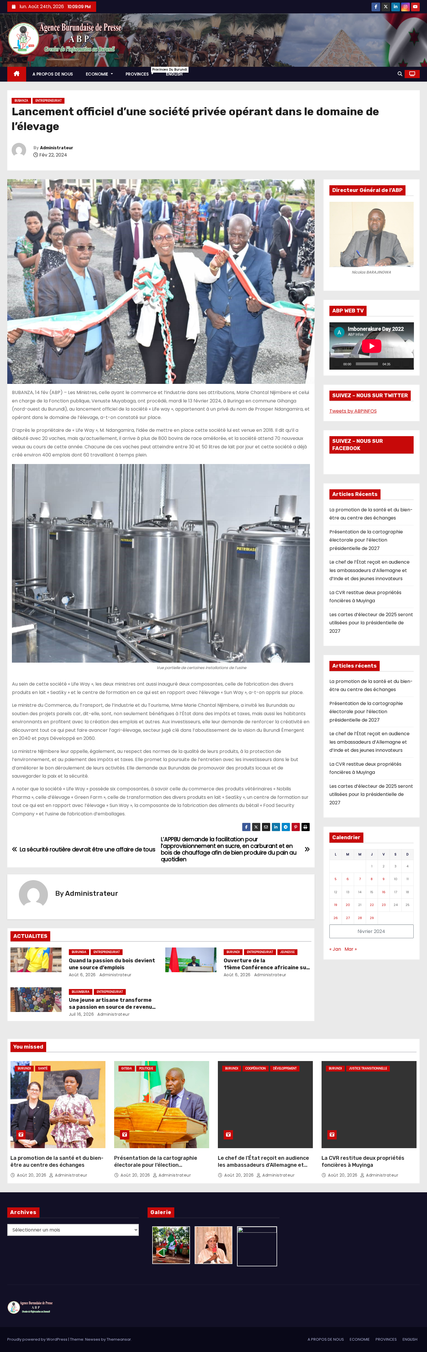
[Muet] (397, 364)
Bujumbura (80, 992)
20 (348, 904)
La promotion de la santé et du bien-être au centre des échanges (56, 1161)
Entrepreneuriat (48, 100)
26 (335, 918)
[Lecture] (337, 364)
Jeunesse (287, 952)
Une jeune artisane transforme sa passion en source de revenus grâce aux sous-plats (112, 1007)
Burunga (79, 952)
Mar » (351, 949)
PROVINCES (143, 72)
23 (384, 904)
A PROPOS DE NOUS (53, 74)
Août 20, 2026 (32, 1175)
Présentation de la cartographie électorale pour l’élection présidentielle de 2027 (366, 540)
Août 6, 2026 (82, 975)
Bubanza (21, 100)
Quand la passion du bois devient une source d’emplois (112, 964)
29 (372, 918)
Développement (285, 1068)
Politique (146, 1068)
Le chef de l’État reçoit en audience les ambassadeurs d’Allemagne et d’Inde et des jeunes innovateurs (369, 570)
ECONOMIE (98, 74)
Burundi (233, 952)
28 (360, 918)
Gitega (126, 1068)
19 (335, 904)
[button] (400, 74)
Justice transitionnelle (368, 1068)
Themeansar (119, 1339)
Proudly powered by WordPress (37, 1339)
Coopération (255, 1068)
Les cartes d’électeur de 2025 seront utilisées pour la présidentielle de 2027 (371, 622)
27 (348, 918)
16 (383, 892)
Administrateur (56, 147)
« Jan (335, 949)
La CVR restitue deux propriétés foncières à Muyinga (363, 1161)
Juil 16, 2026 (81, 1014)
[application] (371, 346)
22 (372, 904)
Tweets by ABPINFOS (353, 411)
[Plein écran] (406, 364)
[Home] (16, 74)
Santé (43, 1068)
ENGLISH (174, 74)
